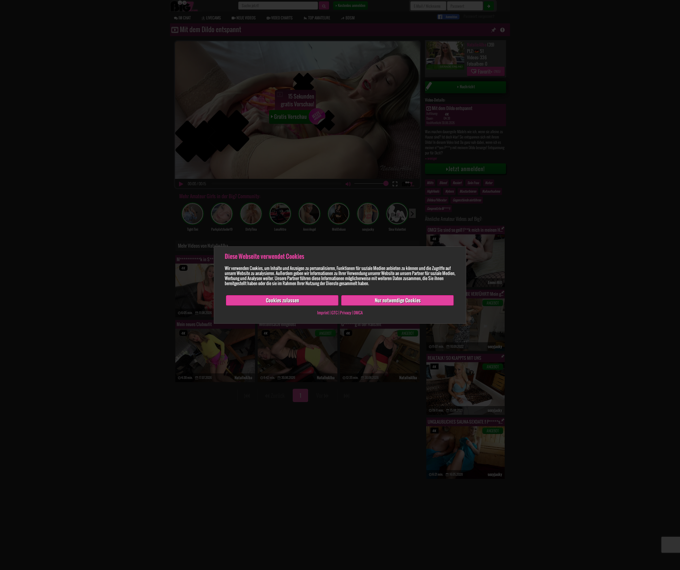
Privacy (345, 312)
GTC (334, 312)
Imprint (323, 312)
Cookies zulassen (282, 300)
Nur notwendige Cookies (398, 300)
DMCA (358, 312)
